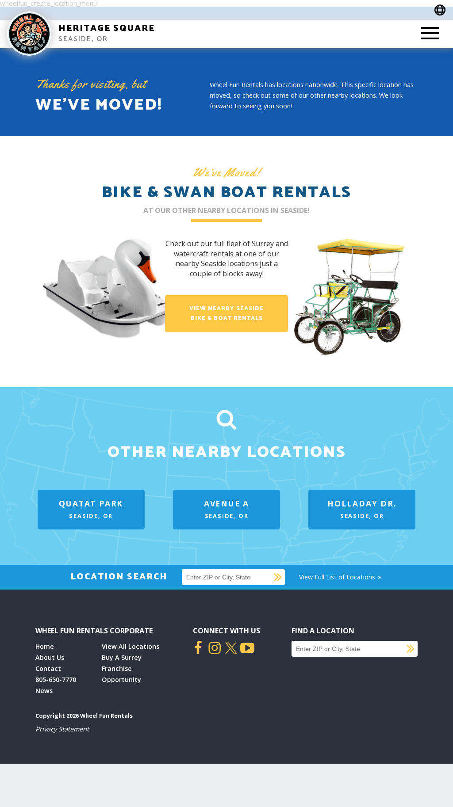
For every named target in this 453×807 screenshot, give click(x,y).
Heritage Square (106, 28)
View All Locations (130, 646)
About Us (49, 657)
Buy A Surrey (122, 657)
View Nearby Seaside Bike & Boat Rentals (226, 313)
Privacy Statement (62, 729)
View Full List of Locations (338, 577)
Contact (48, 668)
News (44, 690)
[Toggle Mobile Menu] (430, 34)
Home (44, 646)
